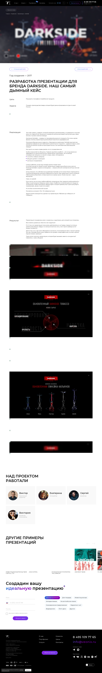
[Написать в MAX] (60, 3)
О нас (41, 636)
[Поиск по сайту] (63, 3)
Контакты (59, 642)
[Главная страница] (8, 3)
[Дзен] (85, 657)
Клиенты (59, 636)
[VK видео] (92, 657)
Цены (58, 639)
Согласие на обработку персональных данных (16, 641)
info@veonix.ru (84, 641)
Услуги (41, 642)
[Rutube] (95, 657)
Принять (28, 670)
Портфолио (43, 639)
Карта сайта (8, 657)
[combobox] (7, 602)
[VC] (81, 657)
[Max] (77, 650)
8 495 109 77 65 (84, 637)
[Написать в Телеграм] (58, 3)
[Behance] (89, 657)
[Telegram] (74, 650)
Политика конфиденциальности (13, 640)
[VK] (77, 657)
